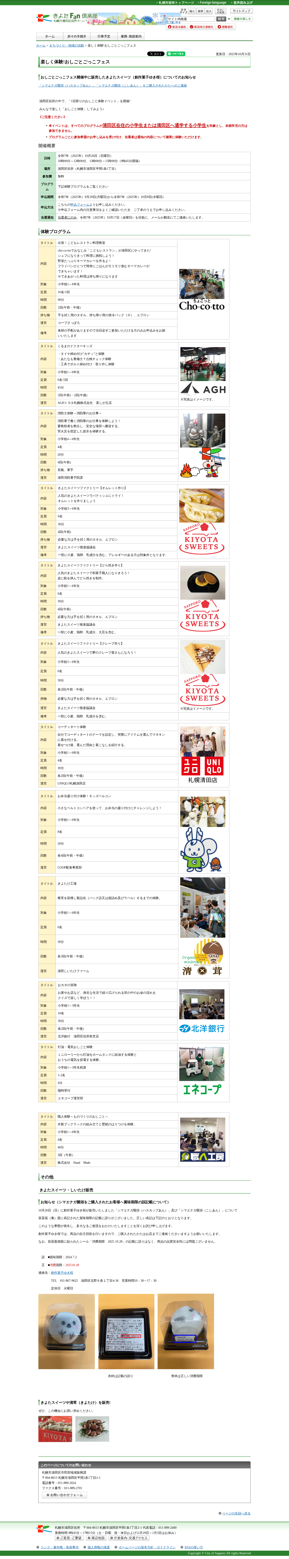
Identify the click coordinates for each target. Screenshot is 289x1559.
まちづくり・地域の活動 (66, 45)
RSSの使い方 (194, 1547)
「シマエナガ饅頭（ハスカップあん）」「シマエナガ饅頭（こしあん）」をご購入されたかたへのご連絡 (112, 85)
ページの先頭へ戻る (236, 1513)
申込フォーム (79, 204)
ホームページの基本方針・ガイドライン (147, 1547)
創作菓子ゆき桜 (62, 1272)
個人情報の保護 (99, 1547)
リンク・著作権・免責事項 (60, 1547)
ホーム (41, 45)
